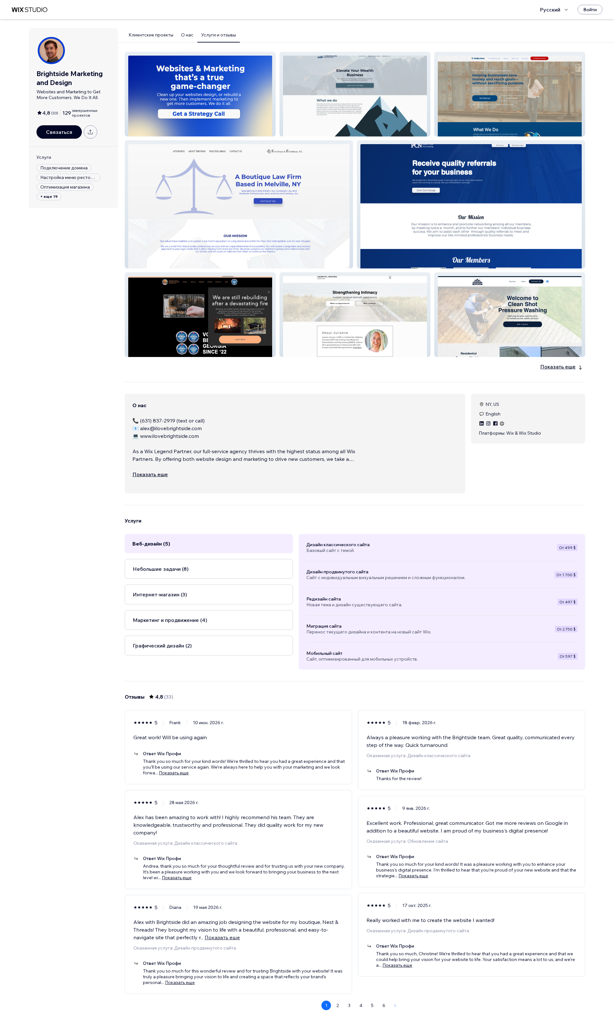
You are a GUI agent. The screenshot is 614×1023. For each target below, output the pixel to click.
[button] (200, 94)
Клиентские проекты (151, 35)
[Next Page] (395, 1005)
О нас (187, 35)
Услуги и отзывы (218, 35)
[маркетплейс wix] (29, 9)
